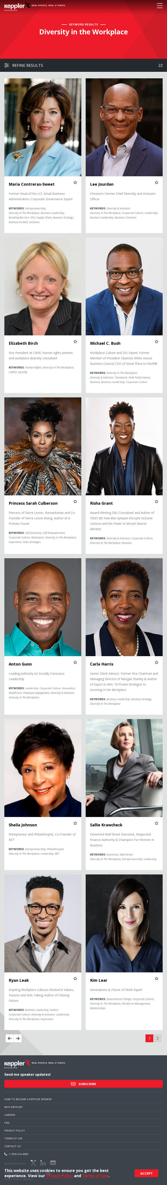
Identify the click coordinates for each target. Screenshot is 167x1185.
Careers (9, 1114)
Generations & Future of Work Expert (116, 990)
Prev (9, 1038)
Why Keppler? (13, 1107)
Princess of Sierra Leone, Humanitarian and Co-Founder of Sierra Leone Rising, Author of (42, 518)
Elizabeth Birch (23, 343)
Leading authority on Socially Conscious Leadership (37, 676)
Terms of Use (13, 1138)
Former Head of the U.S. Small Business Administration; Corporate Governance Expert (41, 196)
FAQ (7, 1122)
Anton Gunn (20, 664)
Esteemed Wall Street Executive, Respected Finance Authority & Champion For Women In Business (122, 839)
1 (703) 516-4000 (18, 1154)
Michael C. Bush (105, 343)
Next (18, 1038)
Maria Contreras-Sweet (32, 184)
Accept (146, 1173)
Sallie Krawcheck (106, 824)
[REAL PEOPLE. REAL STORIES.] (17, 6)
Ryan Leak (19, 980)
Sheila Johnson (23, 824)
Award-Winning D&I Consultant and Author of (122, 521)
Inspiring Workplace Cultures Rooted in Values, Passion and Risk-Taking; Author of (41, 995)
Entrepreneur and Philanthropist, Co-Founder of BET (42, 837)
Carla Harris (101, 664)
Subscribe (87, 1084)
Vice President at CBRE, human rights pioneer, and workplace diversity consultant (41, 355)
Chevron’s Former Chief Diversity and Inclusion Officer (122, 196)
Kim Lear (98, 980)
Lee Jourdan (102, 184)
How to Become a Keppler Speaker (28, 1099)
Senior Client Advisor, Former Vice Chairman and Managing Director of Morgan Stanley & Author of (124, 681)
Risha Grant (101, 503)
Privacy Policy (14, 1130)
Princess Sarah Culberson (33, 503)
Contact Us (12, 1146)
